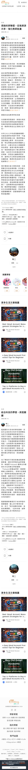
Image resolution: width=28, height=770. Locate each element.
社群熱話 (20, 6)
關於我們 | (4, 753)
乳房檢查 (11, 161)
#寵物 (4, 739)
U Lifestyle (7, 749)
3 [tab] (15, 12)
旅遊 (15, 217)
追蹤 (23, 38)
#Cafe (23, 739)
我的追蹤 (10, 731)
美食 (19, 217)
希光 (16, 288)
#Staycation (11, 742)
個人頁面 (6, 728)
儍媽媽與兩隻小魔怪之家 (7, 288)
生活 (2, 22)
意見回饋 (10, 720)
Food (9, 751)
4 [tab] (17, 12)
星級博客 (21, 717)
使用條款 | (17, 753)
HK (18, 749)
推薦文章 (14, 717)
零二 (7, 37)
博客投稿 (17, 720)
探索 (4, 717)
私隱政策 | (23, 753)
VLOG (8, 717)
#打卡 (13, 739)
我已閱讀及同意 (14, 767)
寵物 (3, 219)
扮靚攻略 (8, 219)
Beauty (22, 749)
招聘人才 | (11, 755)
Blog (14, 751)
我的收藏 (21, 728)
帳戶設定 (13, 728)
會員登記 (24, 2)
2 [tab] (13, 12)
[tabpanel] (14, 10)
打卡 (11, 217)
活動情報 (15, 219)
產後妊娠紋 (14, 110)
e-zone (18, 751)
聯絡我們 (17, 755)
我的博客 (17, 731)
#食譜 (18, 739)
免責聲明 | (11, 753)
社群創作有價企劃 (8, 6)
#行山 (9, 739)
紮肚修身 (8, 59)
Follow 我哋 (12, 224)
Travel (13, 749)
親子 (23, 217)
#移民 (19, 742)
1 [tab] (10, 12)
